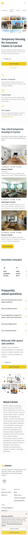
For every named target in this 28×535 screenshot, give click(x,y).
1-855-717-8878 (12, 115)
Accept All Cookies (14, 532)
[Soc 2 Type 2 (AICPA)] (4, 481)
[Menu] (24, 3)
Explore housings (14, 367)
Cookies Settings (13, 528)
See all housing (7, 246)
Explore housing (14, 64)
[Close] (26, 513)
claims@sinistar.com (7, 117)
